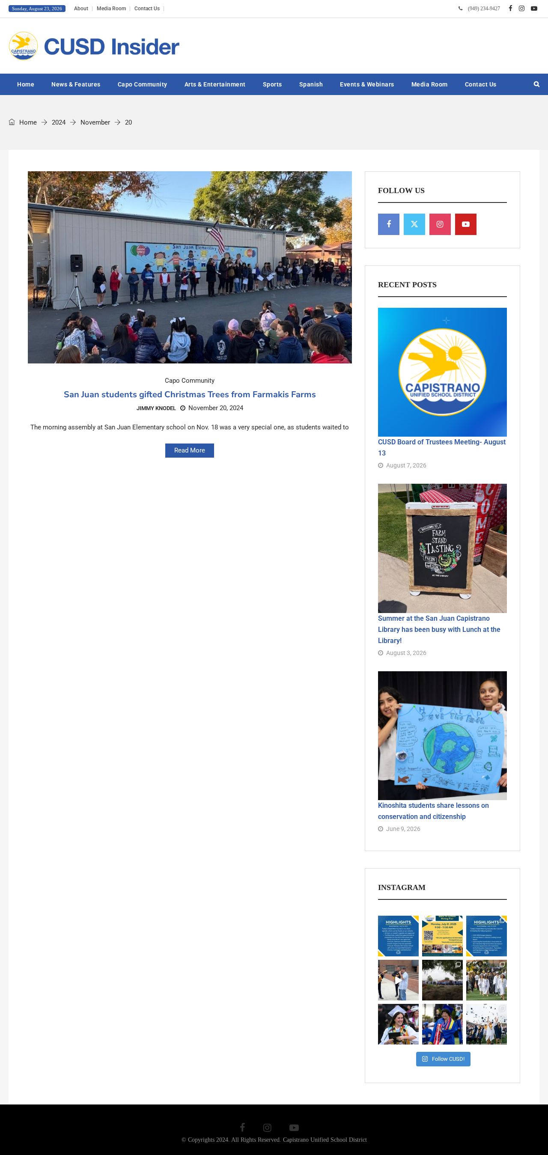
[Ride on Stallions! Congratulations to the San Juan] (486, 1024)
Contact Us (147, 9)
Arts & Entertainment (215, 84)
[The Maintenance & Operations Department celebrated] (442, 980)
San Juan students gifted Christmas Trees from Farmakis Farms (190, 394)
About (81, 9)
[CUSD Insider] (94, 46)
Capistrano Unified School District (325, 1140)
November (95, 122)
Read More (189, 450)
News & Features (76, 84)
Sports (272, 84)
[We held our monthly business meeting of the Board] (486, 936)
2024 (59, 122)
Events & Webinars (367, 84)
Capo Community (142, 84)
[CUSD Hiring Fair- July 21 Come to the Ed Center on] (442, 936)
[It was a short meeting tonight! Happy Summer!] (398, 936)
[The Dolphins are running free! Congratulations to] (442, 1024)
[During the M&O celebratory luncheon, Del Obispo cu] (398, 980)
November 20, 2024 (215, 408)
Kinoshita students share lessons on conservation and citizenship (433, 811)
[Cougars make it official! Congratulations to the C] (486, 980)
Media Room (111, 9)
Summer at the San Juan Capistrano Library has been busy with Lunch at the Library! (439, 629)
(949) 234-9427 (484, 9)
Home (25, 84)
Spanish (311, 84)
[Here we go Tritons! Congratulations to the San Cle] (398, 1024)
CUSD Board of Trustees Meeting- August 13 (442, 447)
